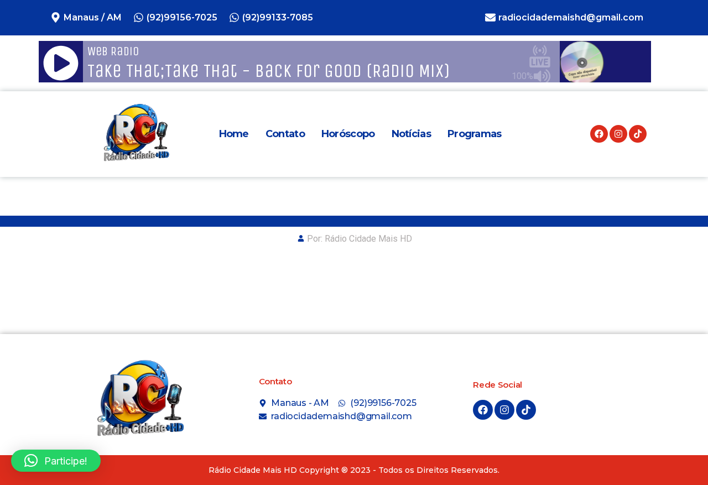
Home (234, 134)
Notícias (411, 134)
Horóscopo (348, 134)
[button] (56, 461)
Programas (474, 134)
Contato (285, 134)
